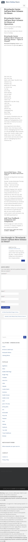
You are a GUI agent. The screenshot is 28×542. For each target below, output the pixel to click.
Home (3, 346)
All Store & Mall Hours (7, 349)
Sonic (3, 421)
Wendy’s (4, 436)
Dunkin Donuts (6, 395)
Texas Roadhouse (6, 433)
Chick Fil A (4, 380)
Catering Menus (6, 355)
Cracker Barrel (5, 389)
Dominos (4, 392)
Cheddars (4, 377)
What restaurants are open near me (11, 446)
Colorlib (13, 488)
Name (3, 291)
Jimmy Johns (5, 406)
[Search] (24, 337)
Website (3, 301)
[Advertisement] (14, 61)
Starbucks (4, 427)
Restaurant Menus (6, 352)
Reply (23, 260)
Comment (4, 273)
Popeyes (4, 418)
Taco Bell (4, 430)
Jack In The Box (6, 404)
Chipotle (4, 386)
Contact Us (5, 457)
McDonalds (5, 412)
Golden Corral (5, 398)
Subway (4, 424)
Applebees (4, 366)
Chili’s (3, 383)
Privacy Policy (5, 459)
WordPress (22, 488)
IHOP (3, 401)
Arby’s (3, 368)
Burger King (5, 374)
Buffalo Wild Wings (6, 371)
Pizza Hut (4, 415)
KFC (3, 409)
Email (3, 296)
